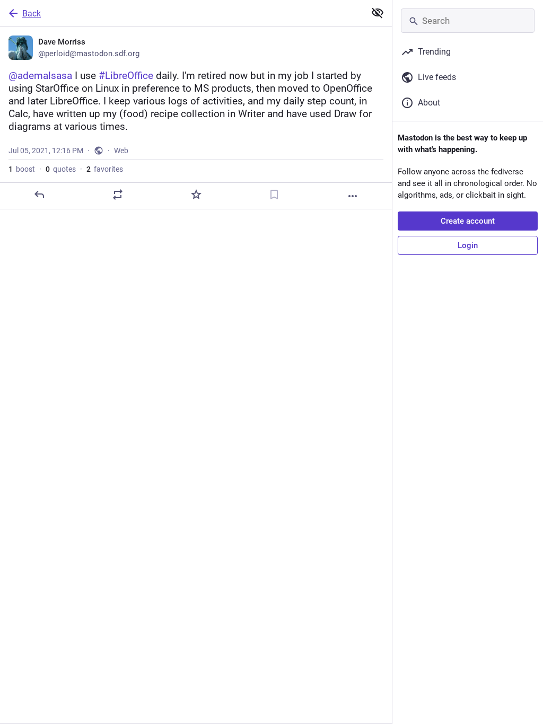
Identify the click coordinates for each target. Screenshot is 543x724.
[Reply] (39, 194)
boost (21, 169)
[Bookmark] (274, 194)
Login (468, 245)
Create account (468, 221)
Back (31, 13)
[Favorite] (196, 194)
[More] (352, 196)
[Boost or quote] (117, 194)
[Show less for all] (377, 12)
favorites (104, 169)
